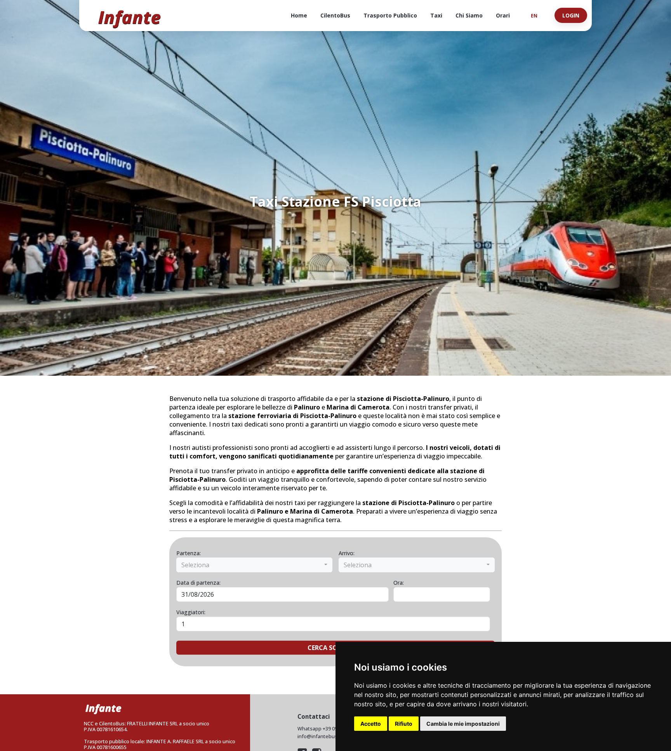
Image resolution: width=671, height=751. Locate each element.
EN (534, 15)
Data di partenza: (198, 582)
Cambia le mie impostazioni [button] (463, 723)
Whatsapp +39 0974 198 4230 (330, 728)
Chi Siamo (469, 15)
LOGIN (570, 15)
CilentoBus (335, 15)
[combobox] (254, 565)
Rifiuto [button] (403, 723)
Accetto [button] (370, 723)
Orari (503, 15)
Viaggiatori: (190, 612)
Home (299, 15)
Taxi (436, 15)
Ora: (398, 582)
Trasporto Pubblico (390, 15)
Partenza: (188, 553)
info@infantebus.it (319, 736)
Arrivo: (347, 553)
